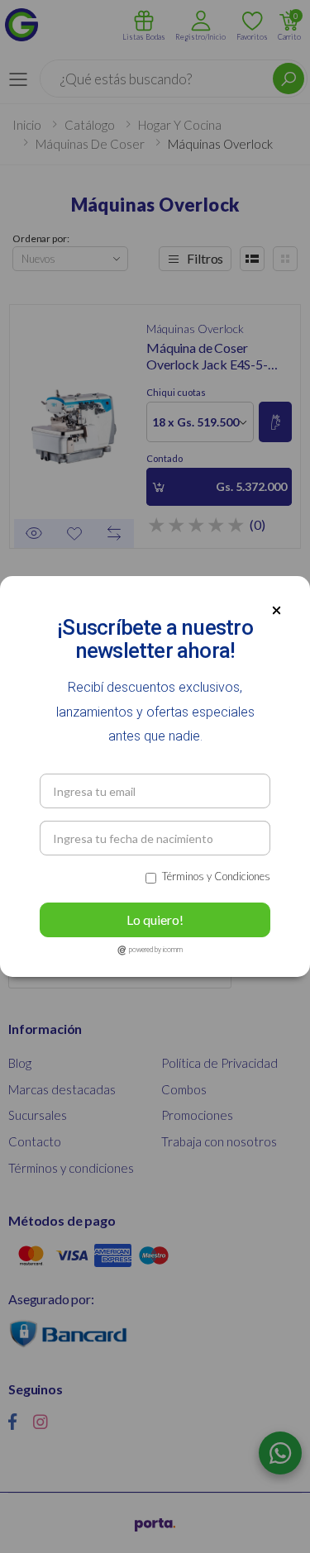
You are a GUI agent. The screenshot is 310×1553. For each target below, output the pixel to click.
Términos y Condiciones (216, 876)
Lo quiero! (155, 919)
